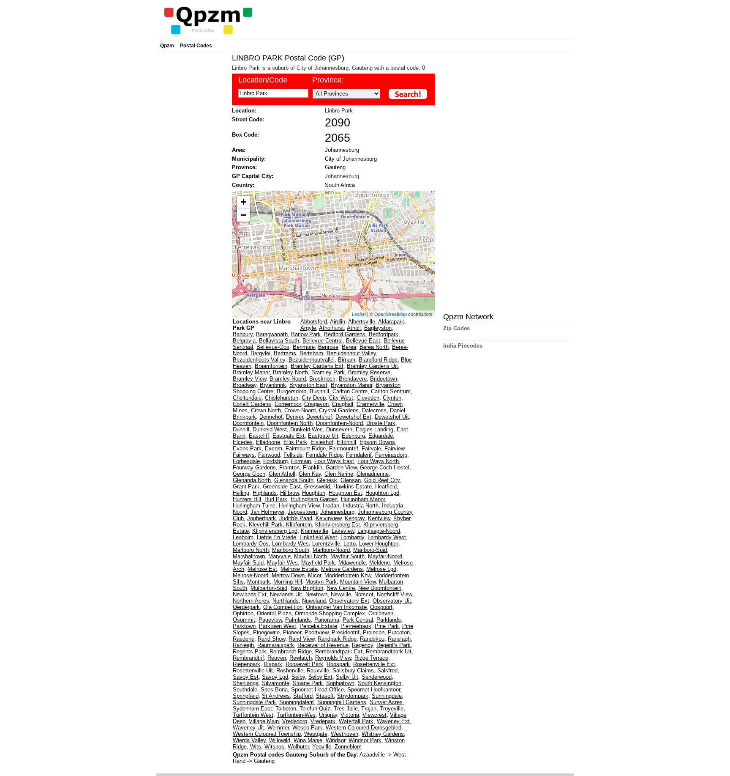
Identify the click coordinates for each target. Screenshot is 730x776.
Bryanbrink (273, 385)
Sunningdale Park (254, 702)
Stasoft (325, 696)
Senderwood (377, 677)
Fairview (394, 448)
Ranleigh (243, 645)
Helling (241, 493)
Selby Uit (347, 677)
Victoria (349, 715)
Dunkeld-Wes (306, 429)
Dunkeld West (270, 429)
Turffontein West (253, 715)
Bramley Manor (251, 372)
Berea (349, 347)
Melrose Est (262, 569)
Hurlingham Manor (363, 499)
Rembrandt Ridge (291, 651)
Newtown (316, 594)
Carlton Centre (350, 391)
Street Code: (248, 119)
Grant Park (246, 486)
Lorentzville (326, 543)
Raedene (243, 639)
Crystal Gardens (339, 410)
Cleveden (368, 398)
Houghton (313, 493)
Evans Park (247, 448)
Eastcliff (259, 436)
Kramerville (314, 531)
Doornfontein (248, 423)
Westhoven (344, 734)
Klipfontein (299, 524)
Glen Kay (310, 474)
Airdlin (337, 321)
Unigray (328, 715)
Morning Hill (287, 582)
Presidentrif (346, 632)
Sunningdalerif (296, 702)
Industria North (361, 505)
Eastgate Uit (323, 436)
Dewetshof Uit (392, 417)
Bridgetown (383, 379)
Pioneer (292, 632)
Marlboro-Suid (370, 550)
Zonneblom (348, 746)
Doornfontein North (290, 423)
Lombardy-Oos (251, 543)
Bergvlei (260, 353)
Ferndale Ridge (324, 455)
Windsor (335, 740)
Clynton (392, 398)
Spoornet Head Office (317, 689)
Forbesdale (246, 461)
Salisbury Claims (353, 670)
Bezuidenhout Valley (351, 353)
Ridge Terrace (371, 658)
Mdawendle (352, 562)
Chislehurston (281, 398)
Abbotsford (313, 321)
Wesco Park (307, 727)
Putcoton (399, 632)
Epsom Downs (377, 442)
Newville (341, 594)
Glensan (350, 480)
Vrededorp (294, 721)
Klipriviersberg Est (337, 524)
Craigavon (316, 404)
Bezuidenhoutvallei (312, 359)
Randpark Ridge (337, 639)
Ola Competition (282, 607)
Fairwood (269, 455)
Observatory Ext (349, 601)
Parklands (388, 620)
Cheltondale (247, 398)
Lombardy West (387, 537)
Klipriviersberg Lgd (274, 531)
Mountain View (358, 582)
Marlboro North (251, 550)
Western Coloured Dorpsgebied (363, 727)
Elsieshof (322, 442)
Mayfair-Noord (385, 556)
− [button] (243, 215)
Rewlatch (300, 658)
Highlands (265, 493)
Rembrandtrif (248, 658)
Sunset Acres (386, 702)
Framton (289, 467)
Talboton (285, 708)
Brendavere (353, 379)
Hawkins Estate (352, 486)
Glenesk (327, 480)
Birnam (346, 359)
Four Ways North (378, 461)
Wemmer (278, 727)
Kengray (355, 518)
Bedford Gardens (344, 334)
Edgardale (380, 436)
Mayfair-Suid (248, 562)
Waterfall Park (356, 721)
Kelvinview (328, 518)
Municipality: (249, 159)
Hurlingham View (299, 505)
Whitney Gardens (383, 734)
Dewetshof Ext (353, 417)
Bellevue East (363, 340)
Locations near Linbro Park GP (262, 324)
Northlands (285, 601)
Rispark (273, 664)
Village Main (264, 721)
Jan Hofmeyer (267, 512)
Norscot (363, 594)
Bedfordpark (383, 334)
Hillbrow (289, 493)
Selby (298, 677)
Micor (314, 575)
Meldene (379, 562)
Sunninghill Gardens (341, 702)
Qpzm (167, 46)
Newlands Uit (286, 594)
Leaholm (243, 537)
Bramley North (290, 372)
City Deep (314, 398)
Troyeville (391, 708)
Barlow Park (306, 334)
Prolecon (373, 632)
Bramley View (249, 379)
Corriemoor (288, 404)
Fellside (292, 455)
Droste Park (380, 423)
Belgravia (244, 340)
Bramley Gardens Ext (317, 366)
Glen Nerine (338, 474)
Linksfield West (318, 537)
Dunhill (241, 429)
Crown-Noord (300, 410)
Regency (362, 645)
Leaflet (359, 313)
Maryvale (279, 556)
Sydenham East (252, 708)
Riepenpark (246, 664)
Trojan (368, 708)
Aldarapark (391, 321)
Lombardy (352, 537)
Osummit (244, 620)
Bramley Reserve (369, 372)
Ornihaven (380, 613)
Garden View (341, 467)
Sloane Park (308, 683)
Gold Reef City (382, 480)
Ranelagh (399, 639)
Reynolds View (333, 658)
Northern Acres (251, 601)
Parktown (244, 626)
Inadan (331, 505)
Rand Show (271, 639)
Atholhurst (331, 328)
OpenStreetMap (390, 313)
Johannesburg (342, 150)
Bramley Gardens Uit (372, 366)
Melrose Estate (299, 569)
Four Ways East (334, 461)
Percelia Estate (318, 626)
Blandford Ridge (378, 359)
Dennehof (271, 417)
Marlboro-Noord (331, 550)
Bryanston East (308, 385)
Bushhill (319, 391)
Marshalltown (249, 556)
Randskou (372, 639)
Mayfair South (347, 556)
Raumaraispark (275, 645)
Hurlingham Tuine (254, 505)
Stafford (303, 696)
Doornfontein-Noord (339, 423)
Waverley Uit (248, 727)
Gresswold (317, 486)
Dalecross (374, 410)
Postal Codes (196, 46)
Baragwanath (272, 334)
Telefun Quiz (315, 708)
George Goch (249, 474)
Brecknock (322, 379)
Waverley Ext (393, 721)
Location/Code (262, 80)
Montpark (258, 582)
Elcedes (243, 442)
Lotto (349, 543)
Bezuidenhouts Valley (259, 359)
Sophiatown (340, 683)
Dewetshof (319, 417)
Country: (243, 185)
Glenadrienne (373, 474)
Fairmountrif (343, 448)
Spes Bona (274, 689)
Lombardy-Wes (290, 543)
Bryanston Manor (351, 385)
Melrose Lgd (381, 569)
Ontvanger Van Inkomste (336, 607)
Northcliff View (394, 594)
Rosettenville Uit (253, 670)
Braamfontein (271, 366)
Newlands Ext (250, 594)
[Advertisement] (192, 180)
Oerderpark (246, 607)
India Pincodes (462, 346)
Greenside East (282, 486)
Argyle (308, 328)
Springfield (246, 696)
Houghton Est (345, 493)
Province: (328, 80)
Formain (301, 461)
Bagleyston (378, 328)
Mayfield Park (318, 562)
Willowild (279, 740)
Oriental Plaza (274, 613)
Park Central (358, 620)
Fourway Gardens (254, 467)
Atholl (354, 328)
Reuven (276, 658)
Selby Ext (320, 677)
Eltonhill (346, 442)
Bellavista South (279, 340)
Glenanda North (252, 480)
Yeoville (321, 746)
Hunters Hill (247, 499)
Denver (294, 417)
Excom (273, 448)
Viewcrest (374, 715)
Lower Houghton (378, 543)
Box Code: (245, 135)
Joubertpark (261, 518)
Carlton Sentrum (391, 391)
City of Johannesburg (351, 159)
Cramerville (370, 404)
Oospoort (381, 607)
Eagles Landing (374, 429)
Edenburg (353, 436)
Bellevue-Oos (272, 347)
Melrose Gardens (342, 569)
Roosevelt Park (304, 664)
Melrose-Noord (250, 575)
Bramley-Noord (288, 379)
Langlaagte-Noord (378, 531)
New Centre (341, 588)
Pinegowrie (266, 632)
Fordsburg (275, 461)
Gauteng (335, 167)
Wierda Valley (249, 740)
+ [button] (243, 202)
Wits (255, 746)
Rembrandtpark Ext (338, 651)
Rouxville (318, 670)
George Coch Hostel (384, 467)
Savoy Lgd (275, 677)
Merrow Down (288, 575)
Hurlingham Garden (314, 499)
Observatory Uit (392, 601)
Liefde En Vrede (276, 537)
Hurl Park (275, 499)
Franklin (312, 467)
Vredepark (323, 721)
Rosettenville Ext (374, 664)
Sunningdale (387, 696)
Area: (238, 150)
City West (341, 398)
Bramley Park (328, 372)
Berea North (374, 347)
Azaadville (373, 754)
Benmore (304, 347)
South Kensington (379, 683)
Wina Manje (308, 740)
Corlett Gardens (252, 404)
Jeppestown (302, 512)
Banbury (243, 334)
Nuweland (314, 601)
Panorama (326, 620)
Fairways (244, 455)
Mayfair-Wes (282, 562)
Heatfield (386, 486)
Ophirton (243, 613)
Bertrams (285, 353)
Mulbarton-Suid (269, 588)
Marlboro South (290, 550)
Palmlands (298, 620)
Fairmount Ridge (306, 448)
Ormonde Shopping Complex (330, 613)
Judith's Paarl (295, 518)
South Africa (340, 185)
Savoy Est (246, 677)
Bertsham (311, 353)
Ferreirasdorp (391, 455)
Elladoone (268, 442)
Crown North (266, 410)
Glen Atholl (282, 474)
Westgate (315, 734)
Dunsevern (339, 429)
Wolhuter (298, 746)
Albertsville (361, 321)
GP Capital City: (252, 176)
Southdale (245, 689)
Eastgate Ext (288, 436)
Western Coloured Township (267, 734)
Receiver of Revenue (323, 645)
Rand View (301, 639)
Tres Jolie (346, 708)
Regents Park (249, 651)
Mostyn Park (321, 582)
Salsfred (387, 670)
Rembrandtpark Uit (388, 651)
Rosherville (289, 670)
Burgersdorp (291, 391)
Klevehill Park (266, 524)
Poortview (316, 632)
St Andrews (276, 696)
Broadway (244, 385)
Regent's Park (393, 645)
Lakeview (343, 531)
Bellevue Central (322, 340)
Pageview (270, 620)
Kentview (379, 518)
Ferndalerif (359, 455)
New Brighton (307, 588)
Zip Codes (456, 328)
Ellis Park (295, 442)
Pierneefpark (355, 626)
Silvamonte (275, 683)
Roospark (338, 664)
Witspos (274, 746)
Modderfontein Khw (347, 575)
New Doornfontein (379, 588)
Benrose (328, 347)
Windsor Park (365, 740)
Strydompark (352, 696)
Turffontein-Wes (296, 715)
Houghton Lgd (382, 493)
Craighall (342, 404)
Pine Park (387, 626)
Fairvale (371, 448)
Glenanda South (293, 480)
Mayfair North (310, 556)
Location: (244, 110)
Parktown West (277, 626)
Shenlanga (246, 683)
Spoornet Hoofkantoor (373, 689)
